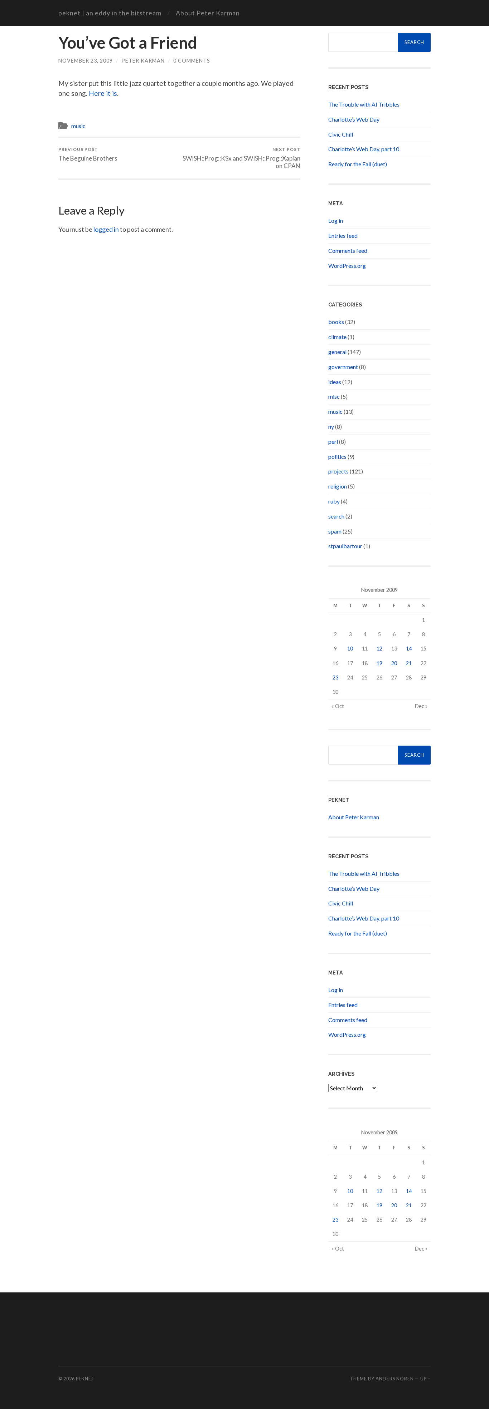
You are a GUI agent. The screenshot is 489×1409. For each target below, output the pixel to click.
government (343, 366)
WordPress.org (347, 265)
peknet (85, 1378)
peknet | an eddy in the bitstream (109, 13)
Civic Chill (340, 134)
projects (338, 471)
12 (379, 648)
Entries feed (343, 235)
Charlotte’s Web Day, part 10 (363, 149)
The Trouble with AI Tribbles (364, 104)
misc (334, 396)
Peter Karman (143, 61)
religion (337, 486)
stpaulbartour (345, 546)
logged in (106, 229)
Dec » (421, 706)
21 (409, 663)
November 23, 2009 (85, 61)
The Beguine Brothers (87, 154)
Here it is (103, 93)
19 (379, 663)
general (337, 351)
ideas (334, 381)
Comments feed (347, 250)
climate (337, 336)
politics (337, 456)
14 (409, 648)
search (336, 516)
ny (331, 426)
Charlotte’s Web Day (353, 119)
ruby (334, 501)
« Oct (337, 706)
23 (335, 677)
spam (335, 531)
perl (333, 441)
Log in (335, 220)
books (336, 321)
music (78, 126)
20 (394, 663)
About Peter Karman (208, 13)
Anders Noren (395, 1378)
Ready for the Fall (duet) (357, 164)
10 (350, 648)
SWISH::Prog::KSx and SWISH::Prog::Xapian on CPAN (241, 158)
